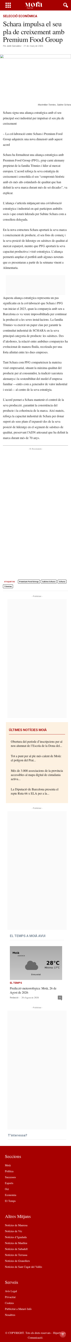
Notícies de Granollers (17, 1261)
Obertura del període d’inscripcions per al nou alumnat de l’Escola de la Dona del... (36, 743)
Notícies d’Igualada (16, 1237)
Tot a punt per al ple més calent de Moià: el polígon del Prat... (36, 758)
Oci (7, 1189)
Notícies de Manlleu (16, 1243)
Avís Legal (11, 1291)
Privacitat (10, 1297)
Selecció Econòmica (20, 16)
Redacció (14, 997)
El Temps (16, 983)
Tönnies (8, 586)
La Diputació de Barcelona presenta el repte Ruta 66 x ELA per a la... (34, 791)
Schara (62, 581)
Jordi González (14, 46)
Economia (10, 1195)
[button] (65, 5)
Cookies (9, 1303)
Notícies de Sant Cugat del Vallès (23, 1267)
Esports (9, 1183)
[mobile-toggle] (8, 5)
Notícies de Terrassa (16, 1255)
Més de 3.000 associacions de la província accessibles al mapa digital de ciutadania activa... (37, 774)
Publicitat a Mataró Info (18, 1309)
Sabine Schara (48, 581)
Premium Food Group (29, 581)
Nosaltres (10, 1315)
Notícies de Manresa (16, 1225)
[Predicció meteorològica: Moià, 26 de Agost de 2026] (36, 963)
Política (9, 1171)
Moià (8, 1165)
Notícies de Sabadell (16, 1249)
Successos (10, 1177)
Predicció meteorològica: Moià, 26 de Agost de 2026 (33, 990)
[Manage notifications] (63, 1334)
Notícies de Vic (13, 1231)
